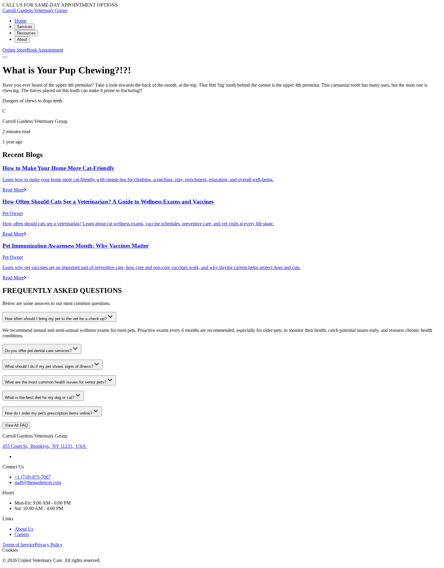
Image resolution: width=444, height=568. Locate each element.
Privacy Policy (49, 544)
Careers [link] (21, 534)
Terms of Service (18, 544)
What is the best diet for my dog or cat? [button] (39, 397)
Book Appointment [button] (45, 50)
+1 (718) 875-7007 (32, 477)
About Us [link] (23, 528)
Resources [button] (26, 33)
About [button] (22, 39)
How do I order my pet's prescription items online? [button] (48, 413)
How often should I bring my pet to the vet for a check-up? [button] (56, 318)
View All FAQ (16, 425)
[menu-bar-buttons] (4, 57)
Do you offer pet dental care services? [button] (38, 350)
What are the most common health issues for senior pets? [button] (55, 382)
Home (20, 20)
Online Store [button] (14, 50)
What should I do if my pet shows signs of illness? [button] (49, 366)
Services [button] (24, 26)
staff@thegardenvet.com (37, 482)
